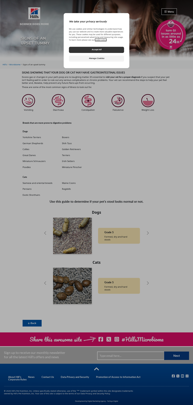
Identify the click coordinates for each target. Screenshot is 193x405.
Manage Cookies (96, 58)
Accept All (96, 50)
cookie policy (100, 40)
